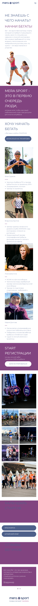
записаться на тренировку (18, 139)
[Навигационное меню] (35, 3)
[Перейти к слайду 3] (20, 588)
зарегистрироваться (18, 364)
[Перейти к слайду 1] (17, 588)
